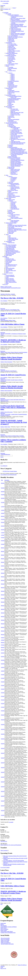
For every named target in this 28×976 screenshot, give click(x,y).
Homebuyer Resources (15, 161)
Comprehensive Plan (10, 248)
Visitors (4, 274)
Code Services (11, 125)
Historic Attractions (10, 278)
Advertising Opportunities (11, 244)
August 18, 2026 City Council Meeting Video (10, 309)
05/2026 (2, 487)
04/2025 (2, 526)
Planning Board (14, 27)
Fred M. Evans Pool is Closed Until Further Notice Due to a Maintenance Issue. (13, 407)
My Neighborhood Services (11, 264)
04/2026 (2, 491)
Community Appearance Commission (18, 20)
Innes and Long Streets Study (17, 135)
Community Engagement (11, 55)
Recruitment (10, 83)
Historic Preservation (12, 156)
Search (14, 7)
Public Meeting (11, 52)
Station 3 (13, 76)
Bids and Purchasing (12, 68)
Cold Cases (10, 182)
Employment (3, 923)
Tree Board (13, 32)
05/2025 (2, 522)
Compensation (11, 90)
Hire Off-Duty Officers (13, 190)
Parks (9, 118)
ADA (9, 235)
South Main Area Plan (15, 141)
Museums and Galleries (10, 280)
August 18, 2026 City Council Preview (9, 370)
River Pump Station (12, 231)
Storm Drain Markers (15, 214)
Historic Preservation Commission (18, 33)
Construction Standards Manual (14, 96)
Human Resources (9, 88)
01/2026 (2, 502)
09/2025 (2, 516)
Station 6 (13, 79)
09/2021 (2, 642)
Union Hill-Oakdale (15, 208)
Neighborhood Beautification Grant (18, 149)
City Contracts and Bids (11, 246)
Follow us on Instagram (5, 942)
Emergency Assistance (15, 158)
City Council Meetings (13, 35)
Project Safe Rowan (15, 186)
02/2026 (2, 498)
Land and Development (10, 95)
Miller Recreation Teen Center (17, 112)
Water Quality (11, 232)
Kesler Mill (16, 128)
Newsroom (10, 60)
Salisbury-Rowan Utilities (11, 222)
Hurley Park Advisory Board (17, 25)
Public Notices (11, 49)
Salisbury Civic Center (15, 114)
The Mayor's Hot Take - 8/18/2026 (8, 294)
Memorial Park (14, 207)
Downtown (10, 145)
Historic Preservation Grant (16, 148)
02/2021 (2, 652)
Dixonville (13, 203)
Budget (9, 69)
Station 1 (13, 74)
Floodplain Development (13, 99)
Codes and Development (11, 247)
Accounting (10, 67)
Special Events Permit (12, 85)
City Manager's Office (12, 45)
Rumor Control (11, 61)
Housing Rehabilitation (15, 165)
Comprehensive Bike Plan (16, 129)
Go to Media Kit (4, 465)
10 (5, 454)
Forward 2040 (14, 134)
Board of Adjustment (15, 19)
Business (5, 243)
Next (7, 454)
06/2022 (2, 587)
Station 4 (13, 77)
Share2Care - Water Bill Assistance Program (17, 229)
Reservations (11, 120)
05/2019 (2, 714)
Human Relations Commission (17, 24)
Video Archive (11, 40)
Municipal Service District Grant (17, 150)
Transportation (9, 241)
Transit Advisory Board (13, 239)
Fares (9, 236)
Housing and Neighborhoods (14, 157)
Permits (9, 103)
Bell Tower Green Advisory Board (18, 18)
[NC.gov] (5, 963)
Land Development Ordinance (14, 98)
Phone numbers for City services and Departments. (11, 844)
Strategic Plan (11, 39)
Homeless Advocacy (15, 184)
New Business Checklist (11, 253)
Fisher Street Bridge (15, 220)
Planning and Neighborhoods (12, 122)
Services (12, 181)
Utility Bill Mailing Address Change (8, 320)
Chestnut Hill (13, 201)
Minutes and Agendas (12, 38)
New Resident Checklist (11, 265)
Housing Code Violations (16, 162)
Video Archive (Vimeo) (13, 63)
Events (7, 277)
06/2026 (2, 483)
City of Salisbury (4, 300)
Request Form (11, 84)
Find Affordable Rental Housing (17, 160)
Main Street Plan (14, 138)
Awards (10, 62)
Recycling (10, 211)
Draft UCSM (13, 97)
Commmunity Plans (10, 258)
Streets (9, 219)
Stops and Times (11, 240)
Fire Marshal (11, 82)
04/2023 (2, 565)
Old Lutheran (13, 206)
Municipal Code (11, 47)
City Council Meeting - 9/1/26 (13, 860)
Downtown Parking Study (16, 132)
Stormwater (10, 213)
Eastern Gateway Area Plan (16, 133)
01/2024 (2, 540)
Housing (7, 263)
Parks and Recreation (10, 106)
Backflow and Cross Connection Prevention (17, 225)
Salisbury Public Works (5, 426)
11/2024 (2, 532)
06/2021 (2, 647)
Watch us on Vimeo (5, 941)
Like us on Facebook (5, 939)
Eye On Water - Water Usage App (15, 226)
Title (2, 480)
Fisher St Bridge (14, 221)
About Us (10, 72)
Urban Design (11, 168)
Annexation (10, 124)
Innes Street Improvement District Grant (19, 153)
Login (2, 967)
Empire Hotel (11, 46)
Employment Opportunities (13, 91)
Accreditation (13, 178)
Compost (10, 210)
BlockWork (13, 172)
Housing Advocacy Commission (17, 34)
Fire (6, 71)
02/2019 (2, 748)
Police (7, 175)
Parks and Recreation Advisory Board (19, 26)
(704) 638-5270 (4, 841)
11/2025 (2, 510)
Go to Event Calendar (5, 867)
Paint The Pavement (15, 170)
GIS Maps (10, 146)
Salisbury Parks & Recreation (7, 412)
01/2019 (2, 815)
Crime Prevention (12, 185)
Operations (13, 179)
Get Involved (11, 115)
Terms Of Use (21, 964)
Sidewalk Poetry (14, 174)
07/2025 (2, 519)
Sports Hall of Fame (12, 121)
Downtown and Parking (11, 260)
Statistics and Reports (15, 188)
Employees (3, 5)
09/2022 (2, 573)
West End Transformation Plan (17, 143)
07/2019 (2, 674)
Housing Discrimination (16, 163)
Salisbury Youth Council (16, 29)
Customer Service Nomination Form (8, 932)
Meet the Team (11, 54)
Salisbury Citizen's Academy (14, 50)
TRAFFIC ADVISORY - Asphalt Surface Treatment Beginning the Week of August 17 (14, 422)
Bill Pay (7, 257)
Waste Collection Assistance (16, 218)
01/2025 (2, 529)
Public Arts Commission (16, 28)
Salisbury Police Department (6, 361)
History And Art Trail (15, 169)
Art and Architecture (10, 275)
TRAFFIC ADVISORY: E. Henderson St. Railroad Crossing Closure (13, 341)
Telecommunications (12, 86)
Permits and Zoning (10, 254)
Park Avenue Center (15, 113)
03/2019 (2, 724)
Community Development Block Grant (19, 151)
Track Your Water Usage (11, 270)
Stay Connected (9, 269)
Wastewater (10, 233)
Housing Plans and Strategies (17, 164)
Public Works (8, 198)
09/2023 (2, 547)
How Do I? (5, 284)
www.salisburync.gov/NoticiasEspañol (8, 474)
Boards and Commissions (13, 14)
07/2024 (2, 537)
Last (9, 454)
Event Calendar (11, 57)
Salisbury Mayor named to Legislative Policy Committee (12, 435)
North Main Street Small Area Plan (18, 142)
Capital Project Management (11, 53)
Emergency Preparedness (13, 81)
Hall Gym (13, 111)
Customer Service (12, 70)
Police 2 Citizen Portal (13, 192)
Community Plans (12, 126)
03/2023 (2, 569)
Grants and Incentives (12, 147)
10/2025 (2, 513)
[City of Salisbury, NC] (5, 9)
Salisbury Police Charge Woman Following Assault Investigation (14, 352)
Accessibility (5, 3)
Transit (7, 234)
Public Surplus (9, 255)
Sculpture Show (14, 171)
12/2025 (2, 506)
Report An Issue (11, 212)
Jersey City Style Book (15, 136)
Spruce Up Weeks (14, 217)
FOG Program (11, 227)
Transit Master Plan (12, 237)
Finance (7, 65)
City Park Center (14, 108)
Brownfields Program (15, 127)
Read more (3, 308)
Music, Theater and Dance (11, 282)
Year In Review (11, 41)
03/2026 (2, 494)
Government (5, 12)
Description (6, 480)
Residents (5, 256)
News (7, 267)
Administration (9, 42)
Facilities (10, 107)
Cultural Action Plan (15, 131)
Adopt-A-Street (11, 199)
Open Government (12, 48)
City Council (8, 13)
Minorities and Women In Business (15, 36)
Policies (10, 93)
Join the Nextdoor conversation (7, 943)
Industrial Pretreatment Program (14, 228)
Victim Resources (12, 197)
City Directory (11, 56)
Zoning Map (10, 104)
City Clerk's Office (12, 43)
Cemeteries (10, 200)
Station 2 (13, 75)
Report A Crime (11, 194)
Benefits (10, 89)
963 (4, 471)
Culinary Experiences (10, 276)
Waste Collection (11, 215)
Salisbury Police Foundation (14, 196)
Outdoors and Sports (10, 279)
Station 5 (13, 78)
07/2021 (2, 645)
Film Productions (11, 59)
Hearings (10, 105)
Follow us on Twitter (5, 940)
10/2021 (2, 637)
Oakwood (13, 204)
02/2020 (2, 660)
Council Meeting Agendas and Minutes (9, 926)
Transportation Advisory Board (17, 31)
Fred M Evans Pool (15, 110)
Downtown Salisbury (10, 64)
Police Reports (4, 925)
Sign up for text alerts (5, 938)
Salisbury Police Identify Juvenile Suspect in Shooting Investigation (12, 387)
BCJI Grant (13, 189)
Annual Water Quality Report (7, 931)
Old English (13, 205)
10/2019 (2, 667)
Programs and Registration (13, 119)
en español (11, 822)
